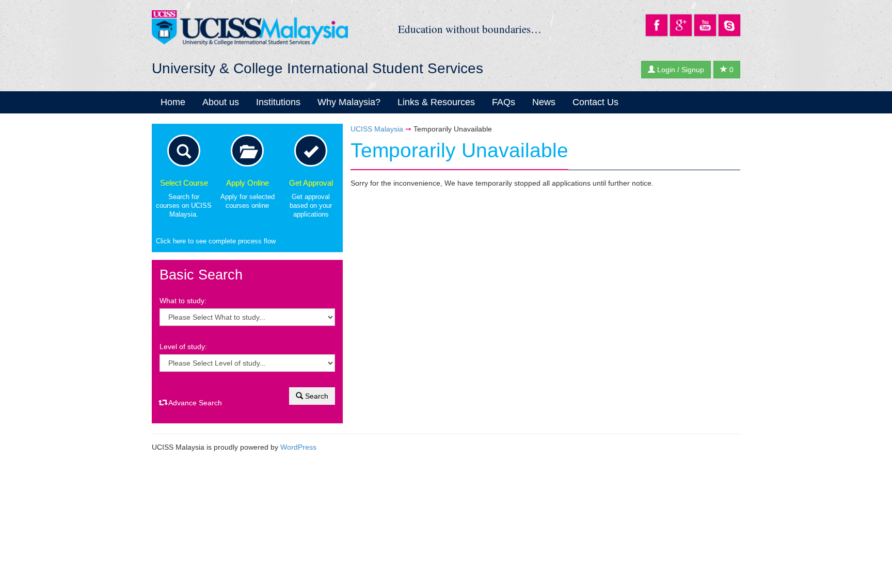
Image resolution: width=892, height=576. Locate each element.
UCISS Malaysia (377, 129)
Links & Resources (436, 102)
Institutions (278, 102)
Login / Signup (679, 69)
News (543, 102)
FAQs (503, 102)
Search (315, 396)
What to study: (183, 301)
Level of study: (183, 346)
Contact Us (595, 102)
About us (220, 102)
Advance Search (194, 403)
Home (173, 102)
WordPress (298, 447)
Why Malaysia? (348, 102)
